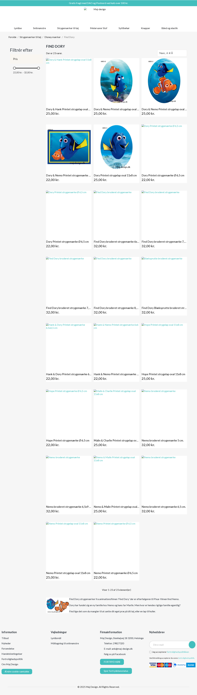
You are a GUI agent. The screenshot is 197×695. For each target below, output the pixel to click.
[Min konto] (181, 15)
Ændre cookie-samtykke (17, 671)
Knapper (145, 28)
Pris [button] (15, 59)
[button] (176, 15)
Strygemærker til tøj (68, 28)
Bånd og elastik (169, 28)
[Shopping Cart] (186, 15)
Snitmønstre (39, 28)
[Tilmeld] (192, 644)
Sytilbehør (124, 28)
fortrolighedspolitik (186, 658)
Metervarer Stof (98, 28)
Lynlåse (18, 28)
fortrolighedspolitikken (178, 652)
